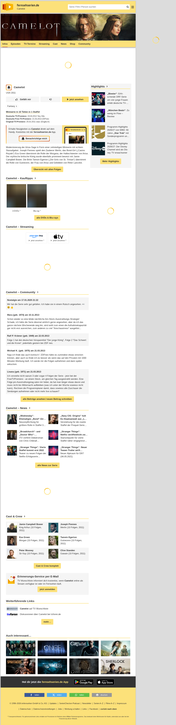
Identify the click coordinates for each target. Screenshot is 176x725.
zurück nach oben (108, 709)
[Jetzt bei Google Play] (84, 682)
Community (84, 44)
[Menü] (132, 7)
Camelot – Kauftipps (19, 178)
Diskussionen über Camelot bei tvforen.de (40, 614)
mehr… (47, 622)
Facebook (93, 709)
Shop (72, 44)
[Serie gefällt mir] (22, 99)
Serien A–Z (98, 703)
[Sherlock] (115, 666)
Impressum (122, 703)
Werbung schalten (72, 709)
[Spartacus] (20, 666)
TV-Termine (30, 44)
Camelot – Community (20, 292)
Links (84, 709)
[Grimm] (84, 648)
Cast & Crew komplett (47, 566)
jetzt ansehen (76, 99)
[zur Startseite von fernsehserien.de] (8, 7)
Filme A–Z (110, 703)
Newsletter (86, 703)
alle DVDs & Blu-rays (47, 218)
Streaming (44, 44)
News (63, 44)
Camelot (21, 9)
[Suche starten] (127, 6)
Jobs (60, 709)
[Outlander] (115, 648)
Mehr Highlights (110, 161)
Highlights (98, 86)
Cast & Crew (14, 516)
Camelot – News (16, 408)
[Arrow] (20, 648)
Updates (53, 703)
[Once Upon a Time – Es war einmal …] (52, 648)
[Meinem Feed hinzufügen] (8, 87)
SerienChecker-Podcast (69, 703)
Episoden (15, 44)
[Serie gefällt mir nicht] (50, 99)
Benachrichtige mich (36, 138)
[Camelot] (75, 134)
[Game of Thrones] (84, 666)
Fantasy (11, 106)
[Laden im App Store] (105, 682)
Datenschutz (25, 709)
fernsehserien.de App (55, 682)
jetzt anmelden (47, 589)
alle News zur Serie (47, 465)
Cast (55, 44)
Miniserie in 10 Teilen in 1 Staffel (23, 112)
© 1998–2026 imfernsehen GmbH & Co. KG (28, 703)
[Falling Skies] (52, 666)
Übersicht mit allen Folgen (47, 169)
